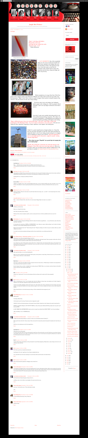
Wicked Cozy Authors (69, 228)
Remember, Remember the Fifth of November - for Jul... (72, 329)
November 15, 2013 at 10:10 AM (21, 272)
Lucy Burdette (67, 193)
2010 (68, 358)
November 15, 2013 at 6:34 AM (23, 171)
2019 (68, 257)
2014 (68, 266)
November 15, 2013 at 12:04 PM (27, 294)
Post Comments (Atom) (19, 427)
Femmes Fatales (68, 220)
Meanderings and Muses (69, 217)
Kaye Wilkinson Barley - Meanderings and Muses (22, 236)
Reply (15, 167)
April (69, 348)
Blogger (74, 368)
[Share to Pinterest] (22, 154)
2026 (68, 245)
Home (36, 425)
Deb (14, 279)
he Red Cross (55, 149)
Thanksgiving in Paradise (71, 278)
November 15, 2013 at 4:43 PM (33, 376)
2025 (68, 247)
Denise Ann (16, 190)
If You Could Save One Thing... (72, 283)
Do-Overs (69, 304)
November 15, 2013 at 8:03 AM (24, 219)
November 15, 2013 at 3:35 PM (20, 348)
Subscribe (72, 39)
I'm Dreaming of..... (70, 326)
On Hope (68, 307)
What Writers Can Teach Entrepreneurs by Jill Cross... (72, 310)
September (70, 340)
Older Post (59, 425)
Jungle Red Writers (35, 24)
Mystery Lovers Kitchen (69, 219)
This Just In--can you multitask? (72, 336)
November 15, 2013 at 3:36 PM (20, 359)
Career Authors (68, 226)
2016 (68, 262)
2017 (68, 261)
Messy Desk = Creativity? (71, 312)
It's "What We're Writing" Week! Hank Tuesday (72, 299)
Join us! (66, 53)
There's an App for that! (71, 323)
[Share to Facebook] (21, 154)
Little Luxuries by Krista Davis (72, 306)
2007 (68, 364)
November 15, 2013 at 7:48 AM (23, 190)
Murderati (67, 225)
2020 (68, 256)
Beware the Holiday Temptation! (73, 334)
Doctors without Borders (16, 150)
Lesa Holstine (67, 221)
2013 (68, 267)
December (69, 269)
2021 (68, 254)
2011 (68, 357)
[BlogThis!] (18, 154)
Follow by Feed (70, 29)
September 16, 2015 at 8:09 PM (27, 401)
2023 (68, 250)
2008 (68, 362)
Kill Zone (67, 222)
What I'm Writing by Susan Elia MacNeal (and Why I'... (72, 274)
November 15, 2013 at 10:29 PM (27, 394)
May (69, 346)
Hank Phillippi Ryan (17, 294)
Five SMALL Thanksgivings (72, 277)
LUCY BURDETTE (44, 61)
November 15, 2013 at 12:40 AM (25, 163)
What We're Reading (70, 285)
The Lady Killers (68, 224)
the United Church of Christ (44, 149)
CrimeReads (67, 229)
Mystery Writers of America (70, 215)
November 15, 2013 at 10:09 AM (24, 260)
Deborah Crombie (68, 119)
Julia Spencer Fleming (69, 175)
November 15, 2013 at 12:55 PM (25, 329)
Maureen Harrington (17, 366)
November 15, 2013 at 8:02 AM (33, 205)
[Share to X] (19, 154)
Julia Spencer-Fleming (69, 208)
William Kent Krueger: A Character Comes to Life (72, 314)
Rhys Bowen (67, 156)
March (69, 350)
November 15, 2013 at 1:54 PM (21, 340)
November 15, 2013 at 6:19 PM (27, 385)
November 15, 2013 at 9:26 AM (37, 236)
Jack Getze (16, 171)
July (68, 343)
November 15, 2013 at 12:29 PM (33, 316)
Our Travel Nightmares (71, 324)
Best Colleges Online (70, 240)
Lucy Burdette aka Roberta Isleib (22, 152)
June (69, 345)
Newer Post (12, 425)
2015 (68, 264)
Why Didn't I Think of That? (72, 331)
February (69, 351)
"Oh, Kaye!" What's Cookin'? (72, 332)
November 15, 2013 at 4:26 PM (27, 366)
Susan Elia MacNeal (17, 198)
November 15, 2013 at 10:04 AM (33, 250)
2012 (68, 355)
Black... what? (69, 272)
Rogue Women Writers (69, 216)
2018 (68, 259)
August (69, 341)
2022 (68, 252)
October (69, 338)
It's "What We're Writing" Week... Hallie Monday (73, 302)
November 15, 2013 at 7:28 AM (24, 181)
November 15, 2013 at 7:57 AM (26, 198)
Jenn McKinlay (68, 138)
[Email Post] (15, 154)
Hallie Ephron (16, 219)
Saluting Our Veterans (71, 316)
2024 (68, 249)
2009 (68, 360)
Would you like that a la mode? (72, 318)
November (70, 270)
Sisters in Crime (68, 214)
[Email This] (17, 154)
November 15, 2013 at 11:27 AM (21, 279)
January (69, 353)
